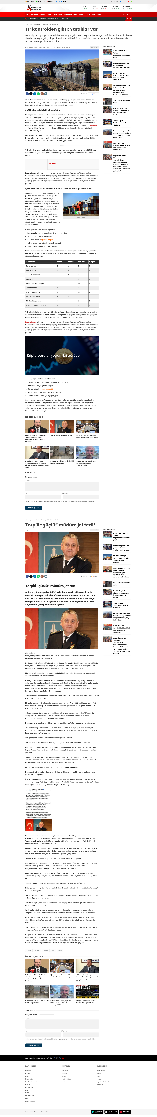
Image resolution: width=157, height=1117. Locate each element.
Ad (26, 493)
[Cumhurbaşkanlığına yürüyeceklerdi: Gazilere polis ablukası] (107, 67)
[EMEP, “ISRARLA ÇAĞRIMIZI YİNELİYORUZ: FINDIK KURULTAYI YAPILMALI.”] (107, 147)
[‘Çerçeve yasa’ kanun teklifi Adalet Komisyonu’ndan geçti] (87, 426)
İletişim (64, 1082)
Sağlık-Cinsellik (30, 1101)
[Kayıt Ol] (124, 14)
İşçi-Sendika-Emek (70, 14)
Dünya (27, 1093)
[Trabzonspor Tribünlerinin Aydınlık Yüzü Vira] (107, 124)
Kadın (49, 14)
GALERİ (30, 2)
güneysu (37, 950)
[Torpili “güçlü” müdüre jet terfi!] (62, 426)
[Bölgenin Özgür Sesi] (33, 11)
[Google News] (93, 93)
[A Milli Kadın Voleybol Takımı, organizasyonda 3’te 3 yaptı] (107, 54)
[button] (28, 14)
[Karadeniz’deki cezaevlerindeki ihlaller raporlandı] (62, 452)
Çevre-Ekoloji (29, 1095)
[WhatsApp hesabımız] (131, 2)
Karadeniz (34, 14)
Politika (42, 14)
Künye (64, 1076)
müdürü (46, 950)
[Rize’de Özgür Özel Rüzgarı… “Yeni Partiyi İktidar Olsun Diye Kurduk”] (107, 112)
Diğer (99, 14)
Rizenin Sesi (45, 1112)
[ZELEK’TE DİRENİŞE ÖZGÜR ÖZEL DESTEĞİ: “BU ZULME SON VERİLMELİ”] (107, 77)
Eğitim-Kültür (90, 14)
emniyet (29, 950)
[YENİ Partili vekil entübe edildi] (107, 104)
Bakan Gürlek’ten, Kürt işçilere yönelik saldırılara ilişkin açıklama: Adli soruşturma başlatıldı (55, 19)
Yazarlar (64, 1073)
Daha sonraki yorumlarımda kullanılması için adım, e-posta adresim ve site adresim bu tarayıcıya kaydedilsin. (60, 501)
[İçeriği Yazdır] (45, 93)
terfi (53, 950)
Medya (81, 14)
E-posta (65, 493)
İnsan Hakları (58, 14)
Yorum (28, 480)
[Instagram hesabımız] (125, 2)
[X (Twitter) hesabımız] (123, 2)
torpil (60, 950)
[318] (62, 164)
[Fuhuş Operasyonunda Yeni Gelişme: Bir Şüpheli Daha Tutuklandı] (87, 991)
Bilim (26, 1098)
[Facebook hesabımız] (120, 2)
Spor (26, 1104)
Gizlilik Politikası (66, 1079)
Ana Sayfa (65, 1071)
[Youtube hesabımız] (128, 2)
